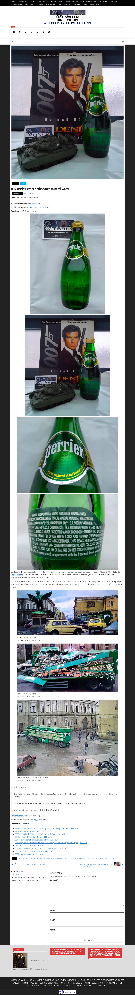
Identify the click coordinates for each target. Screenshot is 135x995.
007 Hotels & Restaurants (109, 1)
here (36, 820)
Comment (54, 880)
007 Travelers (67, 20)
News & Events (29, 4)
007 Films (30, 1)
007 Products (39, 4)
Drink (23, 183)
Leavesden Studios (45, 858)
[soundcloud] (38, 32)
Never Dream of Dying (36, 207)
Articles (60, 4)
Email (52, 920)
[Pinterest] (32, 32)
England (26, 858)
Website (53, 930)
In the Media (99, 4)
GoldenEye (33, 203)
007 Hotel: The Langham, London (34, 864)
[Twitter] (44, 32)
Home (13, 1)
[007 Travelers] (12, 42)
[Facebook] (14, 32)
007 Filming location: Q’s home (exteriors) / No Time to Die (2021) (96, 865)
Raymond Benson (17, 816)
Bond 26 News (67, 4)
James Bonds (21, 1)
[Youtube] (50, 32)
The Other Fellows (50, 4)
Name (52, 910)
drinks (20, 859)
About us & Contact (89, 4)
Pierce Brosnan (17, 575)
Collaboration (77, 4)
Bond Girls (38, 1)
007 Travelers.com (23, 980)
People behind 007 (56, 1)
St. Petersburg (110, 858)
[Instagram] (20, 32)
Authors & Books (68, 1)
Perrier (71, 858)
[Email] (26, 32)
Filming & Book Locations (93, 1)
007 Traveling (79, 1)
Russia (102, 859)
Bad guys (45, 1)
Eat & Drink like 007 (17, 4)
